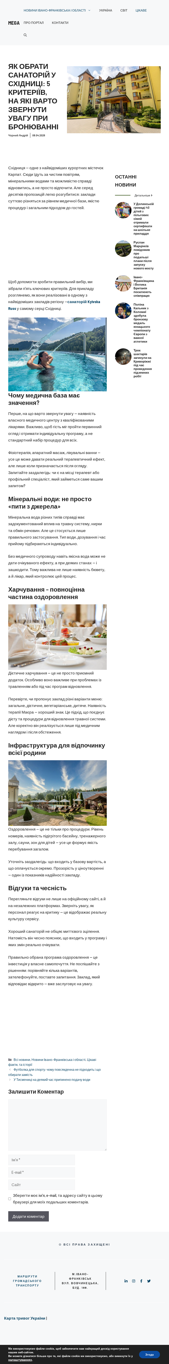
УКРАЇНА (105, 10)
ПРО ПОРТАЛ (34, 22)
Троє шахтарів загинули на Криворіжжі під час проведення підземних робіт (143, 363)
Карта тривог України (24, 1318)
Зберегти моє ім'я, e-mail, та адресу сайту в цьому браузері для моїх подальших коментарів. (57, 1198)
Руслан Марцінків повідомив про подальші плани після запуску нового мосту (144, 255)
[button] (25, 35)
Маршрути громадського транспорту (27, 1281)
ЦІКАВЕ (141, 10)
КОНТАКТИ (60, 22)
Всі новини (22, 1060)
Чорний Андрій (18, 135)
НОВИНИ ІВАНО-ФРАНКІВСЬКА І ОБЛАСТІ (55, 10)
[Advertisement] (57, 245)
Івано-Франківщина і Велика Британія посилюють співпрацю (144, 286)
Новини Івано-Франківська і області (59, 1060)
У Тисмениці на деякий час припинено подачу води (52, 1079)
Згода (149, 1354)
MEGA (14, 23)
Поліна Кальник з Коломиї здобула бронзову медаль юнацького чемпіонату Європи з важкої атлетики (142, 322)
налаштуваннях (20, 1360)
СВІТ (123, 10)
